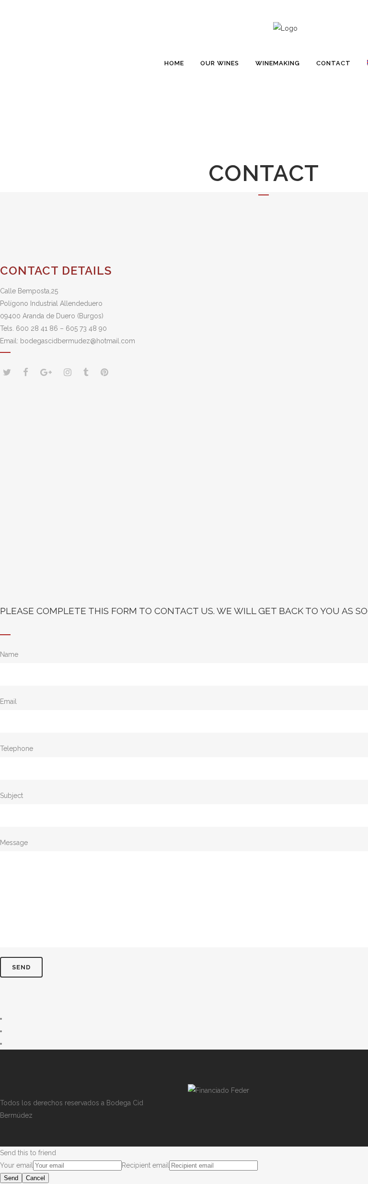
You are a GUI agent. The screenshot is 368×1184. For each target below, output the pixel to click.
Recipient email (145, 1165)
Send (11, 1178)
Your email (16, 1165)
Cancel (35, 1178)
